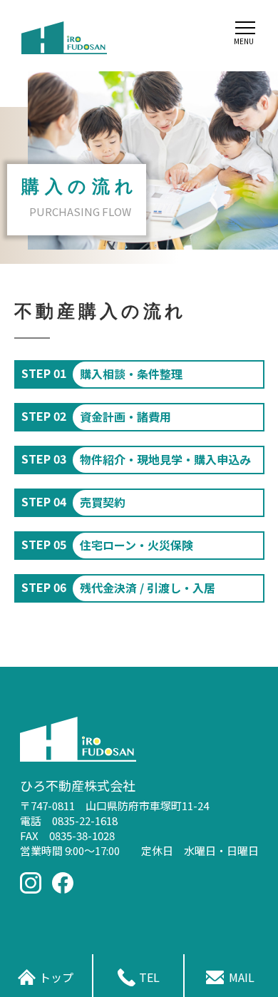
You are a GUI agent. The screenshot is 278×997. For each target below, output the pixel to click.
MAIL (241, 977)
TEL (149, 977)
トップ (56, 977)
